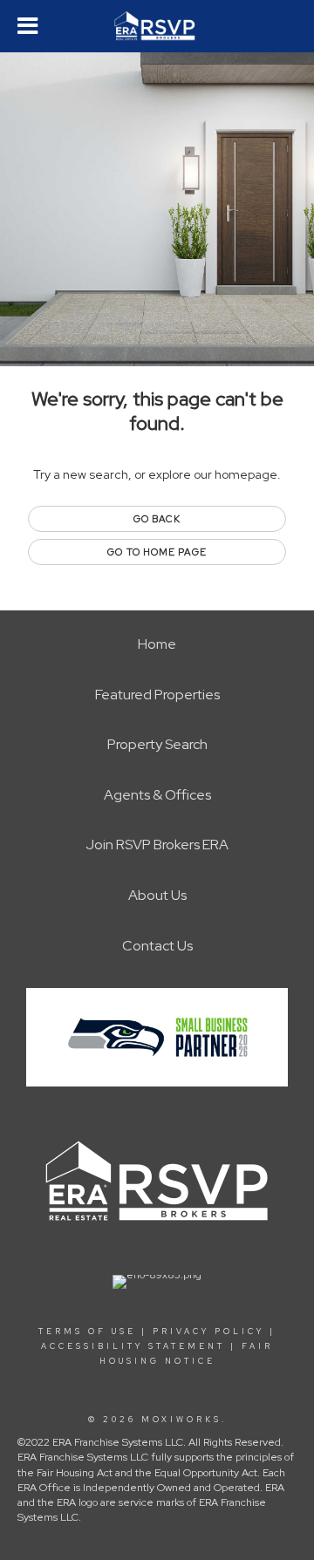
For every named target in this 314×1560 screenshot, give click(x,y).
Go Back (157, 519)
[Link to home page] (157, 26)
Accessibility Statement (133, 1346)
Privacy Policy (208, 1331)
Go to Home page (157, 552)
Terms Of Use (87, 1331)
